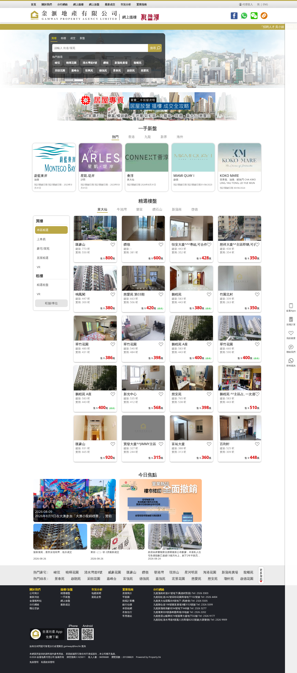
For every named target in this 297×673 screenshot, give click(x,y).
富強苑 (128, 578)
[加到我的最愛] (113, 245)
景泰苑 (117, 70)
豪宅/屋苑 (43, 248)
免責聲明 (34, 662)
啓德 (194, 209)
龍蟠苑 (137, 62)
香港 (131, 136)
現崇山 (174, 572)
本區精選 (42, 230)
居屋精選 (42, 258)
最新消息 (34, 597)
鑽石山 (157, 209)
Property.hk (155, 657)
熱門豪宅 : (40, 572)
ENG (265, 4)
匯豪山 (131, 572)
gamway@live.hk (72, 646)
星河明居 (191, 572)
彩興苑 (89, 70)
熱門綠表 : (40, 578)
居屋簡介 (127, 593)
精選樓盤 (65, 593)
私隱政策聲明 (47, 662)
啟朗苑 (131, 70)
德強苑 (103, 70)
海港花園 (209, 572)
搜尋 (153, 48)
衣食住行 (127, 612)
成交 (72, 38)
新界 (164, 136)
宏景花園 (178, 578)
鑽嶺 (105, 62)
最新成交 (65, 604)
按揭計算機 (128, 600)
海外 (180, 136)
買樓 (54, 38)
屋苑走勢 (96, 597)
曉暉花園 (71, 62)
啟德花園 (246, 578)
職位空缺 (34, 608)
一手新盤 (65, 597)
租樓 (63, 38)
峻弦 (57, 62)
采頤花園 (60, 70)
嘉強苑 (160, 578)
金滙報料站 (36, 600)
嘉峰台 (75, 70)
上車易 (41, 239)
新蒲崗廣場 (121, 62)
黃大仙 (102, 209)
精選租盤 (42, 285)
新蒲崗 (177, 209)
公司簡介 (34, 593)
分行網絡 (34, 604)
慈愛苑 (145, 70)
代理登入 (248, 4)
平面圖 (126, 597)
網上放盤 (65, 600)
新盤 (82, 38)
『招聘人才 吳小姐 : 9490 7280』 (254, 27)
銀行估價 (127, 604)
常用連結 (127, 615)
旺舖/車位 (51, 303)
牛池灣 (122, 209)
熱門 (115, 136)
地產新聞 (96, 593)
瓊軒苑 (229, 578)
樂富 (139, 209)
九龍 (147, 136)
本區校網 (127, 608)
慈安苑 (213, 578)
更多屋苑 (261, 574)
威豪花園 (114, 572)
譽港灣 (159, 572)
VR (38, 267)
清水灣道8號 (90, 62)
